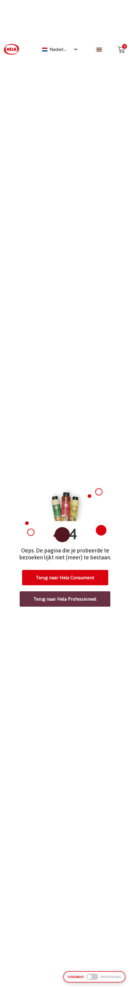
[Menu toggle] (99, 49)
